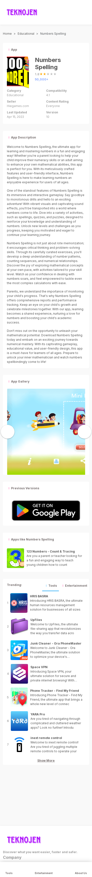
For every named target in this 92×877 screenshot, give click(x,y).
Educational (26, 33)
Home (7, 33)
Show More (46, 760)
